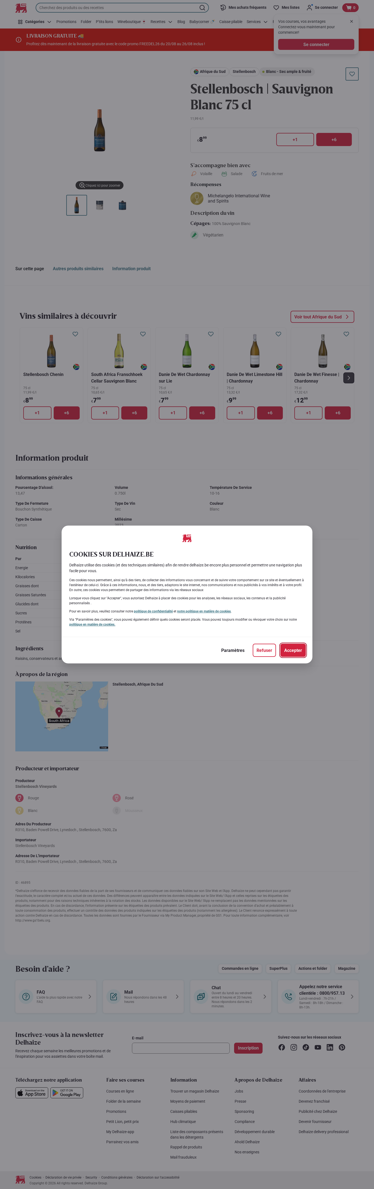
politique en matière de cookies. (92, 624)
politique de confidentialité (153, 611)
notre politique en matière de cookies (204, 611)
